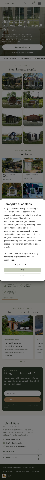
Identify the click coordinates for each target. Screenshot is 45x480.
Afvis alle (22, 276)
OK (22, 270)
